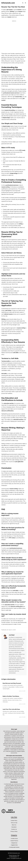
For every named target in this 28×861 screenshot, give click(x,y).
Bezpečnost (14, 842)
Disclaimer (14, 827)
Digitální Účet (14, 845)
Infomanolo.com (8, 3)
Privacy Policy (14, 831)
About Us (14, 824)
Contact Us (14, 829)
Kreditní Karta (14, 838)
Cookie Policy (14, 820)
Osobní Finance (14, 840)
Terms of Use (14, 822)
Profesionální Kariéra (14, 847)
